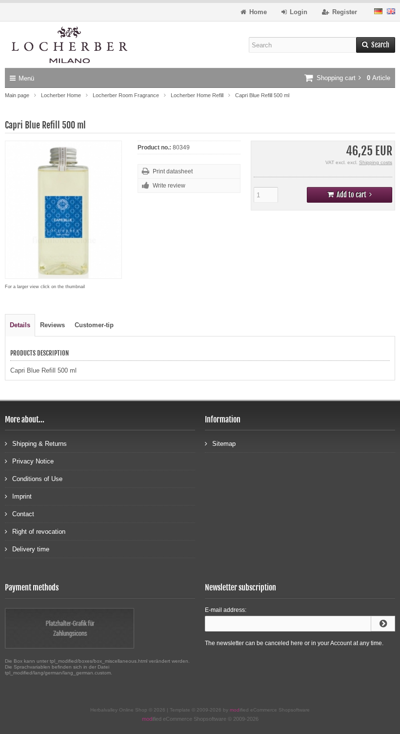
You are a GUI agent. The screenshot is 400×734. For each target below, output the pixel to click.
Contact (23, 514)
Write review (169, 185)
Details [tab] (20, 325)
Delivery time (30, 549)
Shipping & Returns (39, 443)
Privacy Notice (33, 461)
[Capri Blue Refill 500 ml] (63, 273)
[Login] (383, 623)
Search (376, 45)
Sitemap (224, 443)
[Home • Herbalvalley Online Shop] (69, 44)
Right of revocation (38, 531)
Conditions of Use (37, 478)
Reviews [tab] (52, 325)
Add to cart (349, 195)
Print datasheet (173, 171)
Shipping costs (375, 162)
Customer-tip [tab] (94, 325)
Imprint (22, 496)
